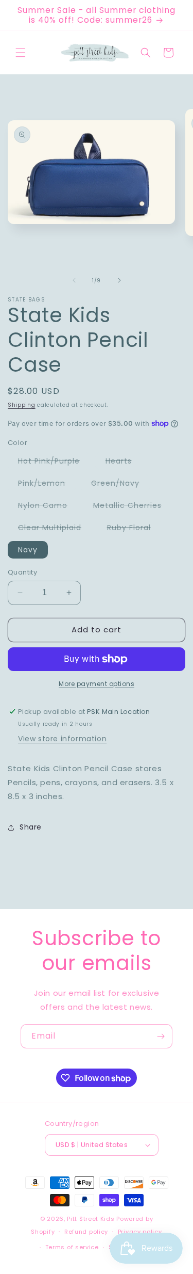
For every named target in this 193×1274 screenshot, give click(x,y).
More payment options (96, 683)
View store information (62, 739)
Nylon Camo (48, 507)
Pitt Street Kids (90, 1219)
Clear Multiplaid (55, 529)
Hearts (124, 462)
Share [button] (31, 827)
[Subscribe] (160, 1036)
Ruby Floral (134, 529)
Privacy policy (140, 1232)
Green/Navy (120, 484)
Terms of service (72, 1247)
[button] (20, 52)
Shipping (22, 405)
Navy (28, 550)
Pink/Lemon (47, 484)
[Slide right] (119, 280)
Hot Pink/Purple (54, 462)
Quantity (22, 572)
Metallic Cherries (132, 507)
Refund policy (86, 1232)
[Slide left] (74, 280)
